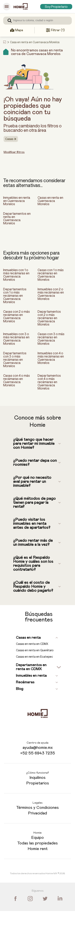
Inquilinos (37, 778)
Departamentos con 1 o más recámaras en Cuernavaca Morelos (14, 296)
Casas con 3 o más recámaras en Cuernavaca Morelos (51, 338)
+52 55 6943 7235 (37, 753)
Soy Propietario (56, 6)
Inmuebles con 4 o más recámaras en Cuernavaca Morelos (51, 358)
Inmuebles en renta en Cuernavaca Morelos (16, 201)
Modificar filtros (14, 152)
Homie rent (38, 849)
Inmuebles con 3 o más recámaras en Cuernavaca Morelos (16, 338)
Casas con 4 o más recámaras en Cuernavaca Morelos (16, 380)
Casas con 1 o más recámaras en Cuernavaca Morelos (51, 274)
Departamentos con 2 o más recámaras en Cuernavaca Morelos (49, 318)
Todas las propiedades (37, 843)
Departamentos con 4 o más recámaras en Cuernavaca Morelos (49, 382)
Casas (9, 139)
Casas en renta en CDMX (32, 643)
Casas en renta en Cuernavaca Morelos (50, 201)
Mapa (19, 30)
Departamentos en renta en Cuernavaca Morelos (17, 218)
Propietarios (37, 783)
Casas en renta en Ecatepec (34, 656)
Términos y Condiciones (37, 808)
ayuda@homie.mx (38, 748)
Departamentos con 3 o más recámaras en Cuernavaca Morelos (14, 360)
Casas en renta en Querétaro (34, 650)
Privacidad (37, 813)
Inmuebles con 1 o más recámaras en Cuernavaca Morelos (16, 274)
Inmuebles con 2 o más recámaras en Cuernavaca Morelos (51, 294)
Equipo (37, 838)
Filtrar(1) (58, 30)
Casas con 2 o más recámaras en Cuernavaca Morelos (16, 316)
